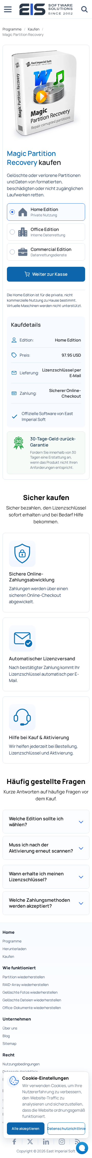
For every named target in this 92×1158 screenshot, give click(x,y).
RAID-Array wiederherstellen (26, 984)
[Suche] (84, 9)
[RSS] (77, 1141)
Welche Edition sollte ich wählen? (36, 821)
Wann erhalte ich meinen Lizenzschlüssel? (36, 876)
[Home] (46, 9)
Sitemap (9, 1043)
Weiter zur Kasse (49, 274)
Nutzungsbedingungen (21, 1063)
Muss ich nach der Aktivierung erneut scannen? (41, 848)
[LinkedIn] (46, 1141)
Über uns (10, 1028)
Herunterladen (14, 948)
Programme (12, 29)
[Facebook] (14, 1141)
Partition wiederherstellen (24, 976)
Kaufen (33, 29)
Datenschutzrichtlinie (66, 1128)
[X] (30, 1141)
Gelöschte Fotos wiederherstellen (30, 992)
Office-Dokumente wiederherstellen (32, 1007)
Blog (6, 1035)
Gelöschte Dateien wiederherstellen (32, 999)
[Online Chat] (80, 1150)
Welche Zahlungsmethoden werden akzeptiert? (39, 903)
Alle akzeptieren (25, 1128)
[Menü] (7, 9)
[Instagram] (61, 1141)
